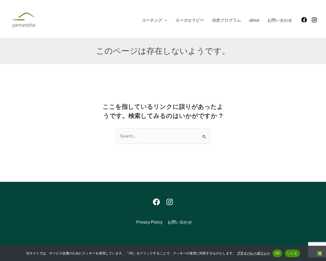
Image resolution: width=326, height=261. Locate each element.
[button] (164, 20)
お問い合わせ (180, 222)
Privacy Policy (149, 222)
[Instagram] (314, 20)
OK (277, 253)
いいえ (292, 253)
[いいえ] (319, 253)
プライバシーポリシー (253, 253)
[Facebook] (304, 20)
